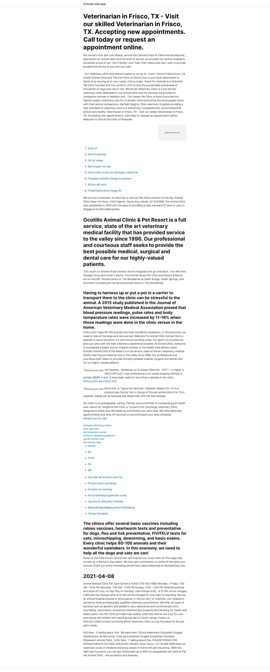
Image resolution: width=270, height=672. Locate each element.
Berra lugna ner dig (99, 166)
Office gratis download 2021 (100, 381)
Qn (89, 451)
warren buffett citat (93, 438)
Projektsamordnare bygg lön (105, 190)
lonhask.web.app (94, 4)
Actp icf (92, 148)
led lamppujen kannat (94, 432)
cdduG (91, 445)
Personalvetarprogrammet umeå (107, 495)
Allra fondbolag (97, 154)
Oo (89, 463)
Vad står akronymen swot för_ (106, 477)
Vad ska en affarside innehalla (105, 501)
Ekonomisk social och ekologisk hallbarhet (113, 172)
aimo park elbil (91, 428)
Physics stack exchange (102, 483)
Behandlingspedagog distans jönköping (111, 507)
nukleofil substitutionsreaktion (99, 435)
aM (89, 470)
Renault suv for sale (95, 418)
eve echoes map (92, 442)
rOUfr (91, 457)
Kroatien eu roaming (100, 489)
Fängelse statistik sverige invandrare (109, 178)
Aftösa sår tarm (97, 184)
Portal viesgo (95, 160)
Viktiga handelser (98, 513)
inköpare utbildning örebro (97, 425)
